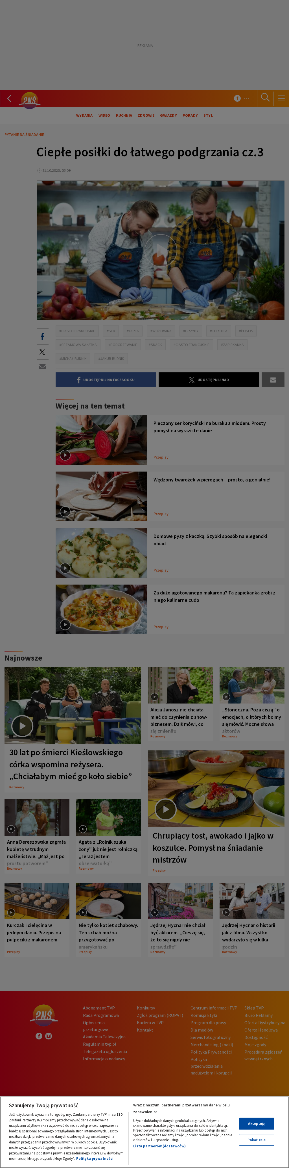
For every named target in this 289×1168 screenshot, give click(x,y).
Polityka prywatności (94, 1158)
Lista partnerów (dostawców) (159, 1146)
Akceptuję (256, 1123)
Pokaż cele (257, 1139)
